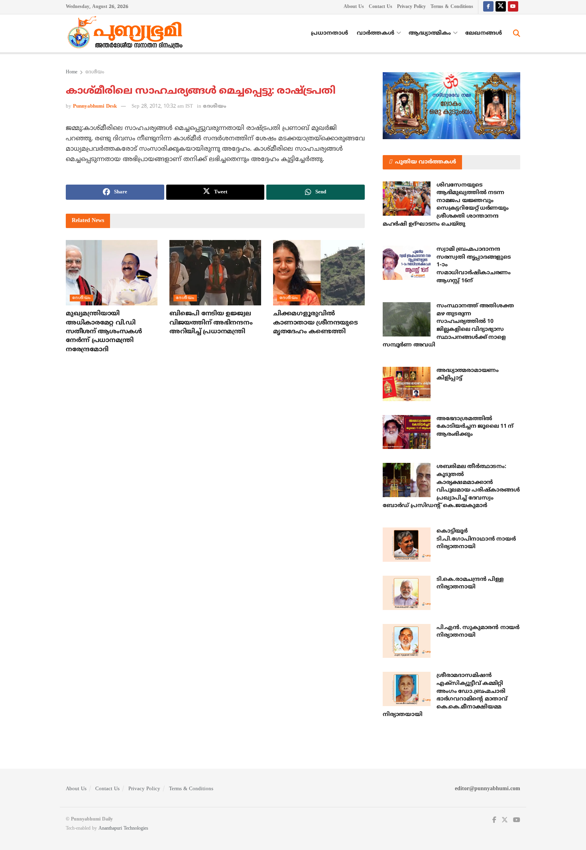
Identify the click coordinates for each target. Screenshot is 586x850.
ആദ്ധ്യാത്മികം (430, 33)
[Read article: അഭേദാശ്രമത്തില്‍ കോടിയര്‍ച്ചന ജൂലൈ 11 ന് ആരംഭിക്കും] (407, 432)
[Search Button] (516, 33)
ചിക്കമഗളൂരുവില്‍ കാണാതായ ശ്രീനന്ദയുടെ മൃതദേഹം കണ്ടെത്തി (315, 323)
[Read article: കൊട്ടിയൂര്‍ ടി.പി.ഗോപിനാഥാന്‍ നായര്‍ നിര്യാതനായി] (407, 544)
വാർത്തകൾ (375, 33)
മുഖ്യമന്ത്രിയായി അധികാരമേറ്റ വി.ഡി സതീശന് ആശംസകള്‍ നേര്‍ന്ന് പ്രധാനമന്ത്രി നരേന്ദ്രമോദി (104, 332)
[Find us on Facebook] (488, 7)
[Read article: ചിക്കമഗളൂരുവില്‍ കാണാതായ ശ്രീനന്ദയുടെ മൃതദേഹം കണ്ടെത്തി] (319, 272)
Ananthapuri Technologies (123, 829)
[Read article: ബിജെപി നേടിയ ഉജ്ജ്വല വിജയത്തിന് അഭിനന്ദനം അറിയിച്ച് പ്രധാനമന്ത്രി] (215, 272)
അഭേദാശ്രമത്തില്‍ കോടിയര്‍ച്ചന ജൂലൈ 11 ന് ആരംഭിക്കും (475, 426)
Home (71, 72)
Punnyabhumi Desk (95, 106)
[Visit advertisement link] (451, 105)
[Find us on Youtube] (513, 7)
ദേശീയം (94, 72)
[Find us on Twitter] (501, 7)
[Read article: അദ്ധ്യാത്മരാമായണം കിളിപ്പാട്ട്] (407, 384)
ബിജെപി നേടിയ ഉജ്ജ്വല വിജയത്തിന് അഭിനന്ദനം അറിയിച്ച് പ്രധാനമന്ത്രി (210, 323)
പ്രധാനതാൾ (329, 33)
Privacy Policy (411, 7)
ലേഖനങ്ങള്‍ (483, 33)
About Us (354, 7)
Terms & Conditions (452, 7)
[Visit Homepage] (127, 33)
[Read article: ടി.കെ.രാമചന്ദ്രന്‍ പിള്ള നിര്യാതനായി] (407, 593)
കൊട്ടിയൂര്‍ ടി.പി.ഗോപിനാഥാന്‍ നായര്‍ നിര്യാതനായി (476, 539)
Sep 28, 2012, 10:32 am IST (162, 106)
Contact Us (380, 7)
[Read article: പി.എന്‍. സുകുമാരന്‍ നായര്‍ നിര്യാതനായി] (407, 641)
